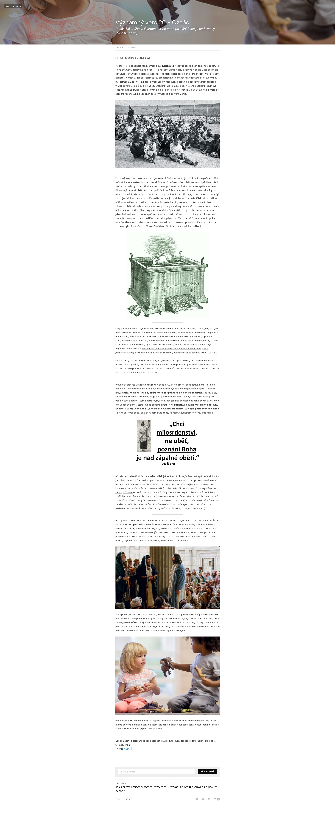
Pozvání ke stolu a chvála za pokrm (193, 787)
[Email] (215, 799)
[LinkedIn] (209, 799)
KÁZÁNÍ (128, 748)
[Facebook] (197, 799)
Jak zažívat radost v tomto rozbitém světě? (140, 789)
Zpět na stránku (14, 6)
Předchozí (121, 783)
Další (171, 783)
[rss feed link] (218, 799)
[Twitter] (203, 799)
